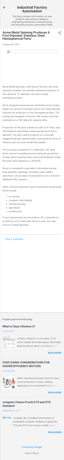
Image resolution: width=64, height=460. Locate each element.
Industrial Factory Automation (32, 9)
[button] (60, 33)
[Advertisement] (32, 275)
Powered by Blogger (32, 447)
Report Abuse (32, 453)
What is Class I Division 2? (18, 326)
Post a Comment (14, 239)
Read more (55, 352)
